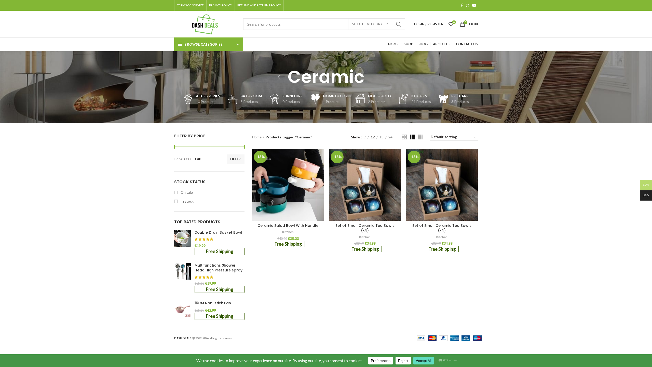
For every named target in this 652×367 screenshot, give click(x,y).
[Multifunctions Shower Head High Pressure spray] (182, 278)
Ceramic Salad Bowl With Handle (287, 225)
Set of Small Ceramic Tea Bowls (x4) (365, 228)
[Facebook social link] (462, 5)
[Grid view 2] (404, 137)
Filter (235, 159)
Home (257, 137)
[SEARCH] (398, 24)
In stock (187, 201)
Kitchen (288, 232)
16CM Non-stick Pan (213, 303)
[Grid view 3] (412, 137)
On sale (186, 192)
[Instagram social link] (468, 5)
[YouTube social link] (474, 5)
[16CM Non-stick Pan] (182, 310)
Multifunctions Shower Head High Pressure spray (218, 268)
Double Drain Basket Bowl (218, 232)
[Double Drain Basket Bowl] (182, 242)
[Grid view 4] (420, 137)
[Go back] (281, 77)
